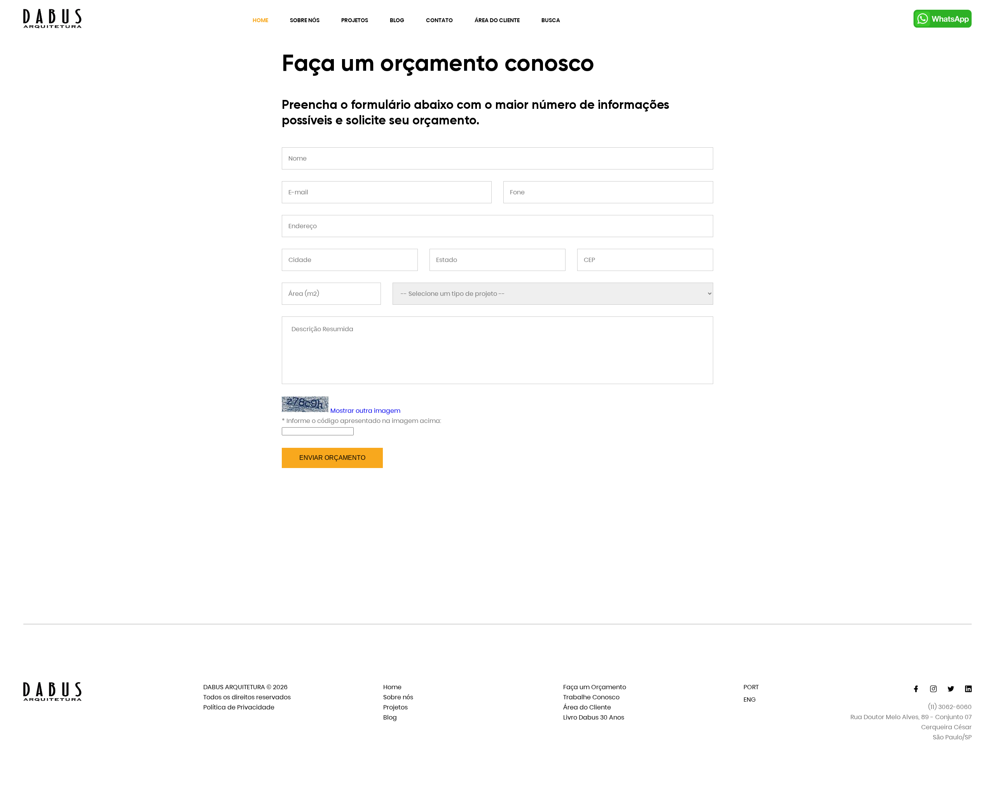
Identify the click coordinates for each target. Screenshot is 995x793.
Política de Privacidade (238, 707)
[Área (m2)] (331, 294)
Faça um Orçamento (594, 687)
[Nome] (497, 158)
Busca (550, 20)
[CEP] (645, 260)
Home (260, 20)
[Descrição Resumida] (497, 350)
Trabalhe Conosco (591, 697)
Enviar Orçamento (332, 457)
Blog (397, 20)
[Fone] (608, 192)
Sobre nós (304, 20)
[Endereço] (497, 226)
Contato (439, 20)
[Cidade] (350, 260)
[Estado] (497, 260)
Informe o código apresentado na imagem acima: (361, 420)
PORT (751, 687)
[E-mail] (387, 192)
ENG (750, 699)
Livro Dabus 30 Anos (593, 717)
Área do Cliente (497, 20)
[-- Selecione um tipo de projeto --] (553, 294)
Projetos (354, 20)
